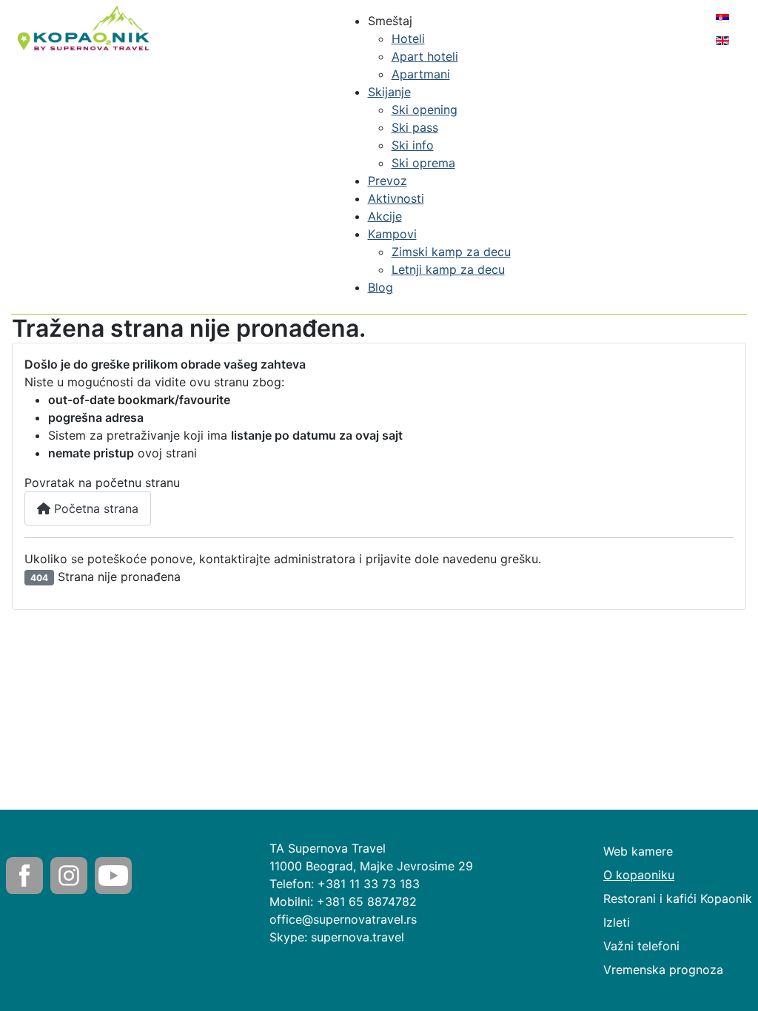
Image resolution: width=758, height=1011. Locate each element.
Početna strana (94, 508)
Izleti (616, 922)
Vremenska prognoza (663, 969)
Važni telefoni (641, 945)
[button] (390, 20)
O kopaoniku (638, 874)
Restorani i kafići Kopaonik (677, 898)
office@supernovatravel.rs (343, 919)
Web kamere (638, 851)
